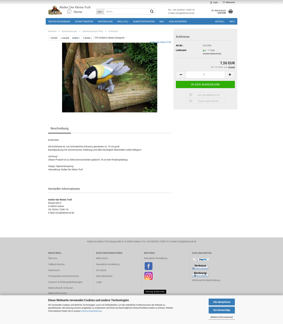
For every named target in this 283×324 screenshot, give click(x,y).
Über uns (52, 258)
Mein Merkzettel (104, 276)
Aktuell (220, 21)
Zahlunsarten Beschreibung (206, 280)
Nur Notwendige (221, 310)
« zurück (65, 38)
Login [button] (215, 2)
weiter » (76, 38)
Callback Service (56, 264)
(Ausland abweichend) (212, 54)
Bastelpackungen (59, 21)
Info (232, 21)
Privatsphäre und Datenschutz (63, 276)
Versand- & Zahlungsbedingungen (65, 282)
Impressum (54, 270)
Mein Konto (102, 258)
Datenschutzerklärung (91, 311)
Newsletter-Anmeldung (107, 264)
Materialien (105, 21)
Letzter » (87, 38)
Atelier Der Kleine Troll (160, 42)
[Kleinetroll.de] (69, 10)
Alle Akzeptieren (221, 302)
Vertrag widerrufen (155, 292)
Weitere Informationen (221, 317)
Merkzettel (230, 2)
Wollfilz (122, 21)
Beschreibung (59, 128)
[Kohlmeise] (109, 77)
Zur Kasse (101, 270)
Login (99, 282)
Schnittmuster (84, 21)
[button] (181, 74)
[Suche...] (152, 12)
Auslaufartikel (178, 21)
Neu (162, 21)
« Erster (53, 38)
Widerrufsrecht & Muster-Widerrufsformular (61, 290)
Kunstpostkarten (144, 21)
